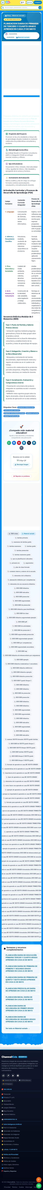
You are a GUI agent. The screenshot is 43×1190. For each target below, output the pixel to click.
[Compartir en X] (29, 443)
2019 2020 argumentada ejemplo (22, 638)
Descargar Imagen (22, 464)
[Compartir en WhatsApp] (9, 443)
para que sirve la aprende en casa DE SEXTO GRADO (22, 798)
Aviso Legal (28, 1187)
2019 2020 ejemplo (22, 659)
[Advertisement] (21, 67)
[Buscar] (39, 7)
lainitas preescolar (22, 550)
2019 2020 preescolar (22, 596)
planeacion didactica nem (26, 407)
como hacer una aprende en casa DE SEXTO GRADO (22, 785)
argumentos (29, 563)
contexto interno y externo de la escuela (22, 571)
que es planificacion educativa (22, 559)
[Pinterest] (8, 1075)
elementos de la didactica (22, 575)
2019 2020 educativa (22, 592)
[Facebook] (3, 1075)
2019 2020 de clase (22, 613)
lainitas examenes (15, 546)
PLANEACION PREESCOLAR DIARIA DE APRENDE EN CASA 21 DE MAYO (20, 990)
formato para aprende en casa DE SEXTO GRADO (23, 802)
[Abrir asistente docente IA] (38, 1185)
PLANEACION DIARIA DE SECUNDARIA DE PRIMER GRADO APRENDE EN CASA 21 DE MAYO (20, 1008)
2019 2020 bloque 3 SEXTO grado (22, 760)
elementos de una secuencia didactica (22, 584)
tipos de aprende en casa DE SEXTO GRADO (22, 777)
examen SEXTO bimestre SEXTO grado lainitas (22, 739)
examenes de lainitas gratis (22, 542)
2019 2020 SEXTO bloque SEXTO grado (22, 748)
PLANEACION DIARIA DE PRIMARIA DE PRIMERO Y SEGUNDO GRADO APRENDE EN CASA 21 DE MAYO (21, 968)
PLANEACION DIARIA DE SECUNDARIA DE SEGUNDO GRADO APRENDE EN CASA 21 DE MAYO (20, 1019)
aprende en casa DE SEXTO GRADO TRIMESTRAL (22, 831)
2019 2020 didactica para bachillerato (22, 609)
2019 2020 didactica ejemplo (22, 672)
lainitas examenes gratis (22, 554)
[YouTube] (13, 1075)
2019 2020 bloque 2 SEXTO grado (22, 756)
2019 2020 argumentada (22, 601)
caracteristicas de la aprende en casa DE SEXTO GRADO (22, 769)
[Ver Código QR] (21, 448)
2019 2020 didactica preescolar (22, 676)
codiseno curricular (32, 413)
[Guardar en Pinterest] (19, 443)
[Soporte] (18, 1075)
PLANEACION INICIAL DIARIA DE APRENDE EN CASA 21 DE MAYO (19, 998)
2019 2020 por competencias (22, 643)
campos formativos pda (11, 416)
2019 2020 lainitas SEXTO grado (22, 752)
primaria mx (16, 563)
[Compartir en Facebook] (14, 443)
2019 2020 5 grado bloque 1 (22, 680)
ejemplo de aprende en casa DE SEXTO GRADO (22, 790)
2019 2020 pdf (22, 622)
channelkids (13, 34)
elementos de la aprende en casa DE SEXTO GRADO (22, 781)
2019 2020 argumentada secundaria (22, 647)
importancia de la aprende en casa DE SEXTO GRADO (22, 773)
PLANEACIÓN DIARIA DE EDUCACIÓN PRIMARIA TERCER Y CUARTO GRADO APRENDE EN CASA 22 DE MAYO (21, 957)
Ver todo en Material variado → (18, 1028)
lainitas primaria (22, 538)
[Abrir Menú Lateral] (3, 2)
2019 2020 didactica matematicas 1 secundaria (22, 664)
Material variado (18, 15)
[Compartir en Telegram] (24, 443)
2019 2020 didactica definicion (22, 668)
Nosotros (36, 1187)
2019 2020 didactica (22, 588)
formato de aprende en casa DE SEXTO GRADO (22, 764)
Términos (14, 1187)
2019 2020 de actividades (22, 626)
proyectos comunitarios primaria (14, 413)
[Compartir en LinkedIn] (34, 443)
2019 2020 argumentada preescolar (22, 634)
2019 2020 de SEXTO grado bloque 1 (22, 743)
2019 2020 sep (22, 651)
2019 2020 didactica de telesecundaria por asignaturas (22, 655)
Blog (9, 15)
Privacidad (7, 1187)
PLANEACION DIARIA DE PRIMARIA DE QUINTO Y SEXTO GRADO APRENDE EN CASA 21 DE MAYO (21, 979)
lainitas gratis (31, 546)
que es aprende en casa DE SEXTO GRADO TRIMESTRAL (22, 823)
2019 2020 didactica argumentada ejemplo (22, 617)
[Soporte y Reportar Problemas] (38, 1179)
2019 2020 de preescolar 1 (22, 630)
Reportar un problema (22, 476)
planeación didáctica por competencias (22, 580)
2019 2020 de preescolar (22, 605)
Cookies (21, 1187)
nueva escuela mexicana (11, 410)
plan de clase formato (23, 567)
